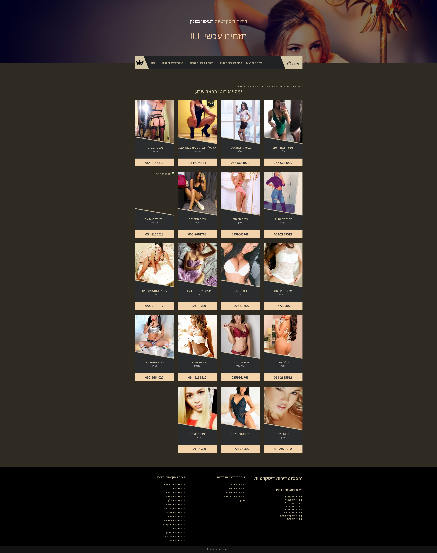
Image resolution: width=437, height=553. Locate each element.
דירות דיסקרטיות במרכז (201, 63)
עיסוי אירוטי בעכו (294, 519)
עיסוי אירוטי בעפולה (293, 503)
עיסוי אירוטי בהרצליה (175, 496)
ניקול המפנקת (154, 147)
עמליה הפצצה (240, 362)
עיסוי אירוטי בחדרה (176, 540)
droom (293, 63)
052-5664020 (283, 162)
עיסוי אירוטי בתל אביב (174, 536)
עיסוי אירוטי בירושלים (175, 504)
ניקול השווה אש (283, 219)
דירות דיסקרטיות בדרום (230, 63)
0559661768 (240, 234)
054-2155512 (154, 162)
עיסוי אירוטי (285, 86)
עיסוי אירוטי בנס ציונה (175, 512)
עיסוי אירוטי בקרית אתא (291, 516)
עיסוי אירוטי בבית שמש (174, 484)
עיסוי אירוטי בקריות (293, 506)
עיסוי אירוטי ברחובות (175, 528)
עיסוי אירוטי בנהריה (293, 497)
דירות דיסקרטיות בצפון (173, 63)
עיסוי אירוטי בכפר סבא (174, 508)
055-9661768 (197, 234)
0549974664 (197, 162)
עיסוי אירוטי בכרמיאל (292, 512)
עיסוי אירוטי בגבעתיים (175, 492)
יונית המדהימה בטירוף (197, 291)
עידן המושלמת (283, 291)
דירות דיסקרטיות (231, 21)
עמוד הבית (297, 86)
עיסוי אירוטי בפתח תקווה (173, 520)
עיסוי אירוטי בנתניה (176, 516)
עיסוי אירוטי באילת (236, 484)
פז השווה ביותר (240, 434)
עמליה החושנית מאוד (154, 291)
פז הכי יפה (283, 434)
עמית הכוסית (240, 219)
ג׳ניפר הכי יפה (197, 362)
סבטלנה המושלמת (240, 147)
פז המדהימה (197, 434)
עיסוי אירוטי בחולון (176, 500)
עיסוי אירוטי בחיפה (293, 500)
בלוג (153, 63)
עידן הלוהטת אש (154, 219)
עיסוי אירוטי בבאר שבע (234, 496)
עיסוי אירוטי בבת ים (176, 488)
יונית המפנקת (240, 291)
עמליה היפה (283, 362)
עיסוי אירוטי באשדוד (235, 488)
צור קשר (241, 500)
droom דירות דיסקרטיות (278, 478)
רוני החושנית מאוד (154, 362)
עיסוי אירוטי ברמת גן (175, 532)
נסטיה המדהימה (283, 147)
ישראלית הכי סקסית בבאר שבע (197, 147)
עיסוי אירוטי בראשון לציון (174, 524)
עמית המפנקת (197, 219)
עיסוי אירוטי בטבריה (293, 509)
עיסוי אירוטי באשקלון (235, 492)
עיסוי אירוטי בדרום (269, 86)
